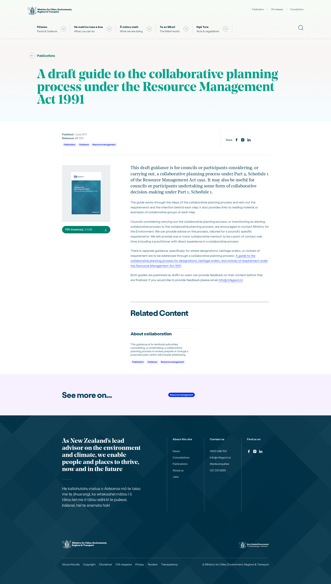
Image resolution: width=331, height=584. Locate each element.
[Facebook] (236, 140)
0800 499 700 (218, 451)
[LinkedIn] (249, 140)
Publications (258, 9)
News (176, 451)
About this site (71, 564)
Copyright (89, 564)
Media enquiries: (219, 463)
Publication (69, 144)
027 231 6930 (218, 470)
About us (178, 470)
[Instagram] (242, 140)
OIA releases (277, 9)
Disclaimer (105, 564)
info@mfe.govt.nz (231, 280)
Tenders (153, 564)
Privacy (139, 564)
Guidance (84, 144)
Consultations (296, 9)
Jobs (176, 476)
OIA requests (124, 564)
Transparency (169, 564)
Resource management (104, 144)
